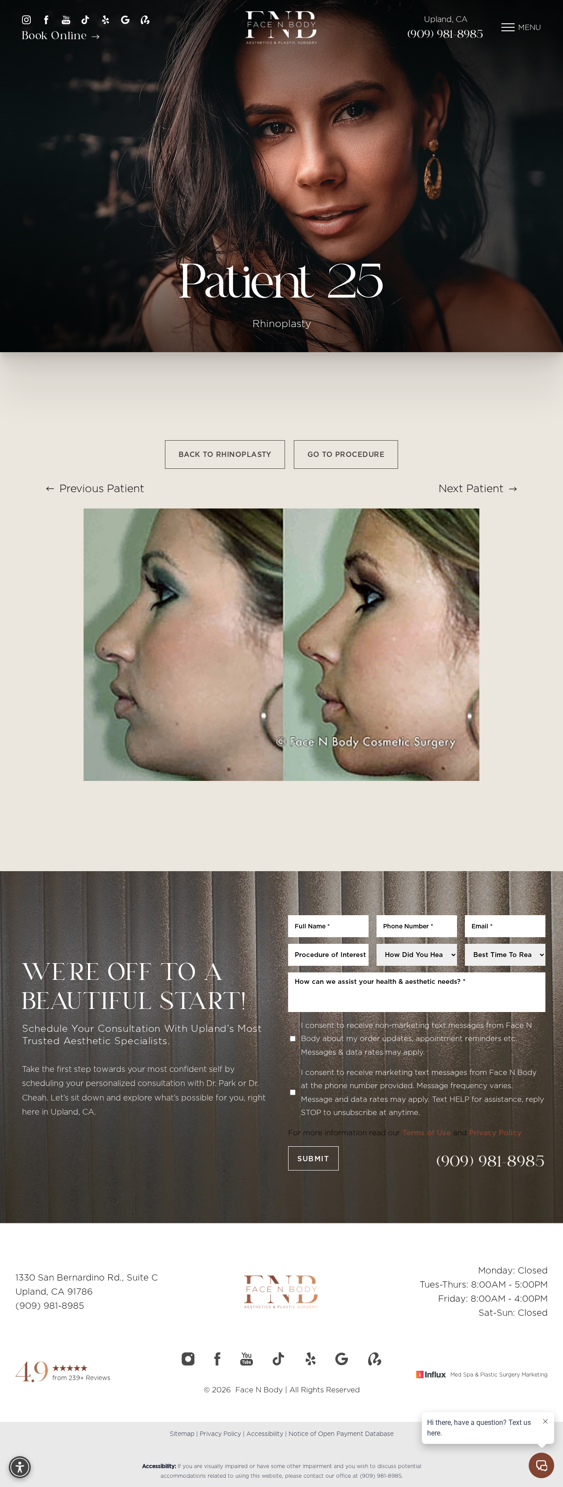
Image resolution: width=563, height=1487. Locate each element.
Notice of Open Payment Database (341, 1433)
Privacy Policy (495, 1132)
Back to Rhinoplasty (225, 454)
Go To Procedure (345, 454)
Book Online (56, 36)
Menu (529, 27)
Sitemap (182, 1433)
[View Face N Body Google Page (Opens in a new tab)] (125, 20)
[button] (508, 27)
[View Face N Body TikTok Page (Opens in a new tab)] (85, 20)
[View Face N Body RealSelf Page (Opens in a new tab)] (145, 20)
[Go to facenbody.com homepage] (281, 27)
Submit (313, 1158)
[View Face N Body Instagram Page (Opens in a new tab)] (26, 20)
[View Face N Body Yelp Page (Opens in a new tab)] (105, 20)
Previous (100, 488)
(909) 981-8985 (446, 34)
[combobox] (328, 955)
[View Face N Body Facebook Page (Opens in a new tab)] (46, 20)
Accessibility (264, 1433)
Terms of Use (426, 1132)
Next (471, 488)
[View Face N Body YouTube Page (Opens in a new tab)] (66, 20)
